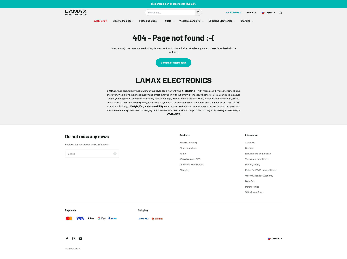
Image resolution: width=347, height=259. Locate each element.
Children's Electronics (220, 20)
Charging (245, 20)
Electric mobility (122, 20)
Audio (168, 20)
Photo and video (148, 20)
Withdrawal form (254, 192)
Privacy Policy (252, 164)
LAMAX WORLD (233, 12)
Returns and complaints (258, 153)
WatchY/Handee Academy (259, 175)
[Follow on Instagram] (74, 238)
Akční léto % (100, 20)
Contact (249, 147)
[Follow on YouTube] (81, 238)
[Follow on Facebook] (67, 238)
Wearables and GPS (189, 20)
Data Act (249, 181)
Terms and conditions (257, 159)
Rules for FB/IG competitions (261, 170)
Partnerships (252, 186)
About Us (251, 12)
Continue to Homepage (173, 62)
